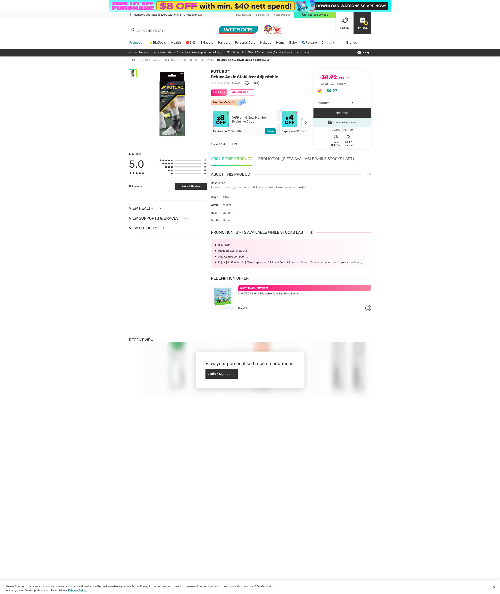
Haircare (224, 42)
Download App (244, 14)
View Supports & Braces (154, 218)
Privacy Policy (77, 590)
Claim (270, 131)
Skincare (207, 42)
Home (280, 42)
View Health (141, 208)
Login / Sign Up (219, 374)
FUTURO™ (220, 71)
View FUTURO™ (143, 228)
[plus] (364, 103)
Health (176, 42)
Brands (351, 42)
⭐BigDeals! (158, 42)
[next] (333, 42)
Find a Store (262, 14)
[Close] (493, 586)
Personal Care (245, 42)
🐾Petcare (309, 42)
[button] (362, 23)
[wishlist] (247, 83)
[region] (250, 587)
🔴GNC (191, 42)
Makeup (265, 42)
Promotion (136, 42)
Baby (293, 42)
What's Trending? (282, 14)
